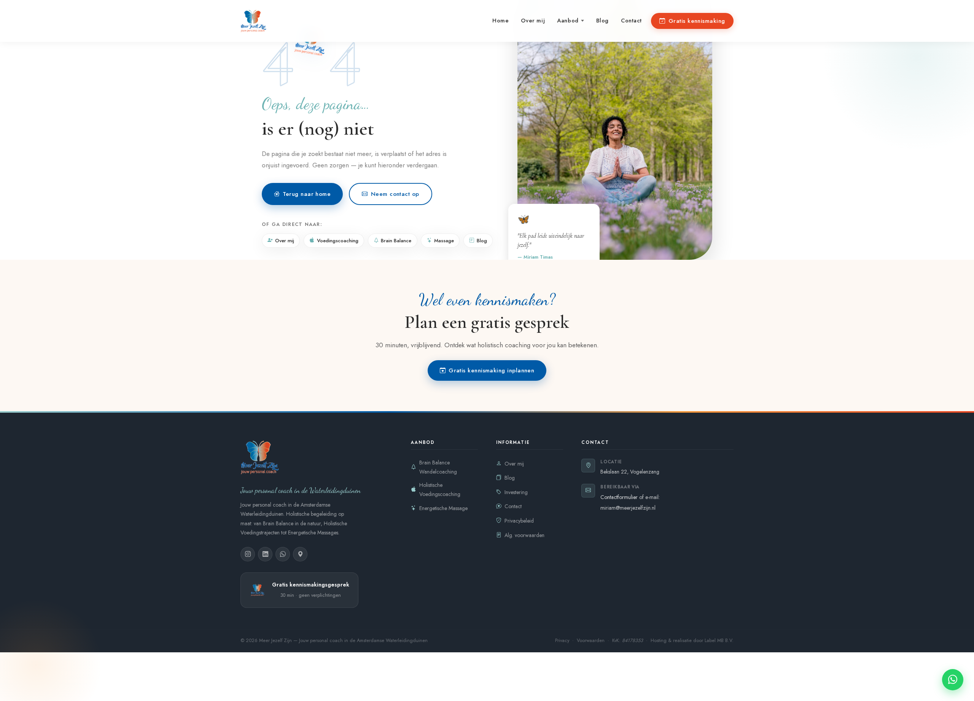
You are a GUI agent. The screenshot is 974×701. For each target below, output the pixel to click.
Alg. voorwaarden (524, 535)
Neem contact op (395, 194)
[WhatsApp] (282, 554)
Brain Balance (396, 240)
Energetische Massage (443, 508)
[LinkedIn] (265, 554)
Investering (516, 492)
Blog (602, 20)
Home (500, 20)
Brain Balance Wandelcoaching (438, 467)
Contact (631, 20)
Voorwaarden (591, 640)
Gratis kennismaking (696, 21)
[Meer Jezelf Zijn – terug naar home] (253, 21)
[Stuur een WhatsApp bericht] (952, 679)
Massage (444, 240)
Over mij (533, 20)
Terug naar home (307, 194)
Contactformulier (619, 497)
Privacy (563, 640)
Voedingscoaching (337, 240)
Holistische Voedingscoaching (439, 489)
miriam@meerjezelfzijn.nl (628, 508)
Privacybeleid (519, 521)
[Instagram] (247, 554)
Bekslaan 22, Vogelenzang (629, 471)
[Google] (300, 554)
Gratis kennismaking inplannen (491, 370)
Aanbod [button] (568, 20)
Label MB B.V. (719, 640)
